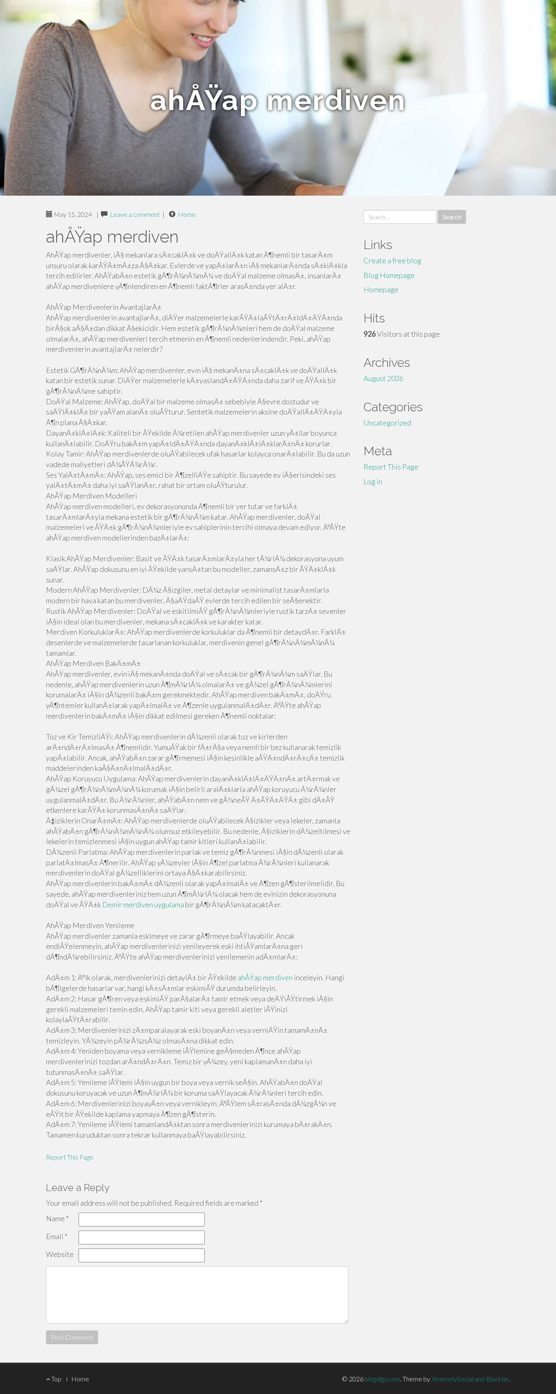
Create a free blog (392, 260)
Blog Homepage (389, 275)
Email (57, 1236)
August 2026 (383, 378)
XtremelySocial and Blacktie (470, 1379)
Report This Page (69, 1157)
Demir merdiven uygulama (143, 904)
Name (57, 1218)
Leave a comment (135, 214)
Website (60, 1254)
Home (187, 214)
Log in (372, 481)
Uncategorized (387, 422)
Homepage (380, 289)
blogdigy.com (382, 1379)
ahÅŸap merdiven (265, 977)
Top (55, 1379)
